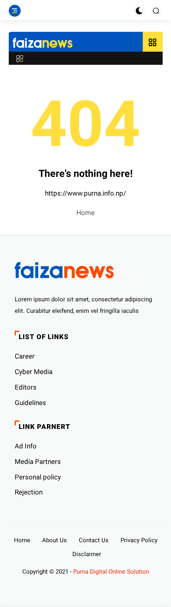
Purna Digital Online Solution (111, 571)
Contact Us (94, 540)
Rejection (29, 492)
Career (25, 356)
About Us (54, 540)
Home (85, 213)
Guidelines (30, 403)
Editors (26, 387)
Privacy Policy (138, 540)
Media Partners (38, 461)
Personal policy (38, 477)
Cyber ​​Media (33, 372)
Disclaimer (86, 554)
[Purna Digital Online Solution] (42, 44)
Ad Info (26, 446)
